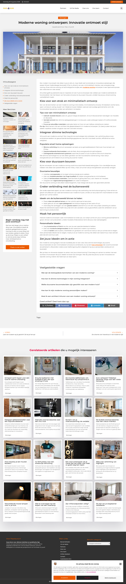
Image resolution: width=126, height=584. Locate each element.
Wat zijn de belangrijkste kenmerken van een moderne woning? (79, 273)
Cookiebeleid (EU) (65, 559)
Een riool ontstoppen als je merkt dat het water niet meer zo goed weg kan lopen (78, 463)
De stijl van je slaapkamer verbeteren (106, 504)
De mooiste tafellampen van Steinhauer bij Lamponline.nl (77, 378)
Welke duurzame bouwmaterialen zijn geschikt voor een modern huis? (79, 284)
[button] (120, 564)
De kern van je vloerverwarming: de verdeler (77, 420)
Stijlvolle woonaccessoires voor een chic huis (47, 420)
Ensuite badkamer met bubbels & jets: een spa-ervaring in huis (44, 379)
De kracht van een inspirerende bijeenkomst (8, 172)
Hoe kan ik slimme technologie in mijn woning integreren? (79, 279)
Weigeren (87, 578)
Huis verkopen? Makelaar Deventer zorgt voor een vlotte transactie (108, 379)
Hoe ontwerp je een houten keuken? (16, 462)
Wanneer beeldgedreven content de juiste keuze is (25, 166)
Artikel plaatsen (65, 554)
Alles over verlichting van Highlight (106, 462)
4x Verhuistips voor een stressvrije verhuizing (44, 462)
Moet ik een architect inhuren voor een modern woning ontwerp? (79, 296)
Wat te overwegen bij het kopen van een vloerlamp (45, 504)
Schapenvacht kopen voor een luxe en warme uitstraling (17, 378)
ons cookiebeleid (91, 572)
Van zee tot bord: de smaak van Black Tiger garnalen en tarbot (9, 209)
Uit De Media (74, 8)
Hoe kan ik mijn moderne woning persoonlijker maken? (79, 290)
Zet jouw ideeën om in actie (13, 101)
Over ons (85, 8)
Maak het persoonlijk (11, 98)
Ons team (95, 8)
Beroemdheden (65, 542)
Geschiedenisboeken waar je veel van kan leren (24, 146)
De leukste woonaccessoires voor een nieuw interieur (107, 420)
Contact (106, 8)
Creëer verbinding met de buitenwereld (17, 95)
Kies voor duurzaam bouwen (13, 93)
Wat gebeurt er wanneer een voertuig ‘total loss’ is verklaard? (10, 160)
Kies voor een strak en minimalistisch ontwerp (16, 87)
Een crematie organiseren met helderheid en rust (23, 197)
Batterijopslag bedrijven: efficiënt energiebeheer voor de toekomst (10, 197)
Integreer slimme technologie (14, 90)
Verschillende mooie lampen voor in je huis (16, 504)
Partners (63, 8)
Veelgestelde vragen (10, 103)
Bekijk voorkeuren (110, 578)
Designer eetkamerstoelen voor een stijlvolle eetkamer (17, 420)
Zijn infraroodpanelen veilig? (77, 504)
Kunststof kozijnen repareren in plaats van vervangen (9, 119)
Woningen (63, 18)
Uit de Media (64, 544)
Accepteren (64, 578)
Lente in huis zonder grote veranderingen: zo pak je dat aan (24, 160)
